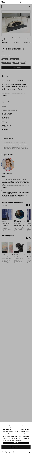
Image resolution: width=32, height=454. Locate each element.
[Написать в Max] (13, 452)
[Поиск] (2, 452)
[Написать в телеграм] (9, 452)
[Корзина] (28, 2)
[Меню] (30, 452)
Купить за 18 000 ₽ (16, 447)
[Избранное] (24, 2)
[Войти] (21, 2)
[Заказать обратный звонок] (6, 452)
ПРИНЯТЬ (16, 442)
